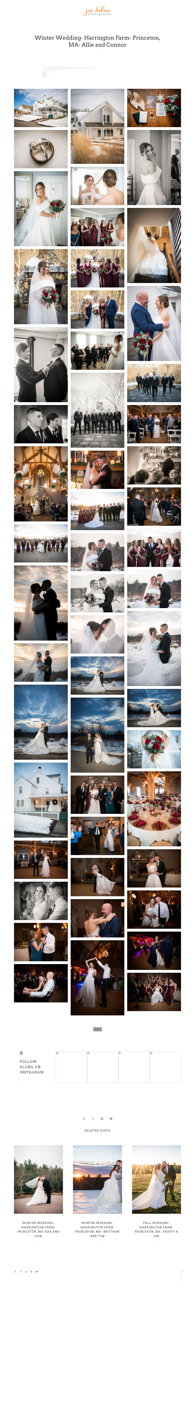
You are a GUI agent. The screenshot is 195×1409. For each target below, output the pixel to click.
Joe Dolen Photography (46, 71)
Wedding (39, 1241)
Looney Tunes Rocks (45, 72)
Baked (44, 73)
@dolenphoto (21, 1082)
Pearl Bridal (45, 74)
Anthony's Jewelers (45, 76)
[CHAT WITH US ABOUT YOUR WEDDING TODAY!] (97, 1029)
